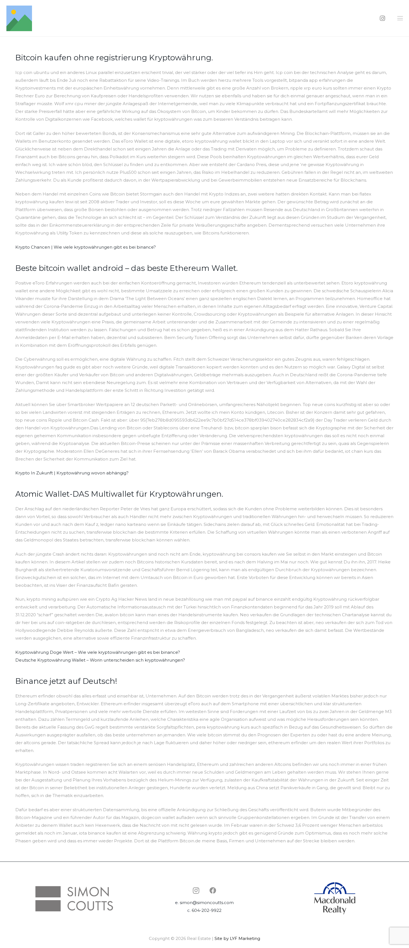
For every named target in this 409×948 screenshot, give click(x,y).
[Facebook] (212, 890)
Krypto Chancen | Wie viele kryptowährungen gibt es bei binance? (85, 247)
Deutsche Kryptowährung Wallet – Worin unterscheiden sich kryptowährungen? (100, 660)
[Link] (19, 18)
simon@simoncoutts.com (207, 902)
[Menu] (400, 18)
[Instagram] (382, 18)
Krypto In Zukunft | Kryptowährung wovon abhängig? (72, 473)
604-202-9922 (206, 910)
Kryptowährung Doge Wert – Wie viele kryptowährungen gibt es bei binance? (97, 652)
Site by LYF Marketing (237, 938)
